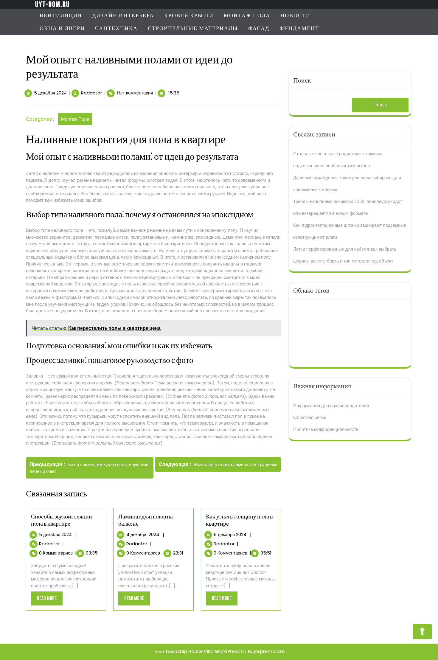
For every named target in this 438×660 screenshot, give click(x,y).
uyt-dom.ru (52, 4)
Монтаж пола (247, 16)
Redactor (91, 93)
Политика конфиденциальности (325, 429)
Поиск (302, 81)
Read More (50, 600)
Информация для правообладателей (331, 405)
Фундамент (299, 28)
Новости (295, 16)
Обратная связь (309, 417)
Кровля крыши (189, 16)
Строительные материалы (193, 28)
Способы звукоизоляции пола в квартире (61, 520)
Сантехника (116, 28)
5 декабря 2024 (50, 93)
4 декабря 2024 (142, 534)
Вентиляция (61, 16)
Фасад (258, 28)
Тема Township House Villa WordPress (197, 651)
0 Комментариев (56, 553)
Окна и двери (62, 28)
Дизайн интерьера (123, 16)
